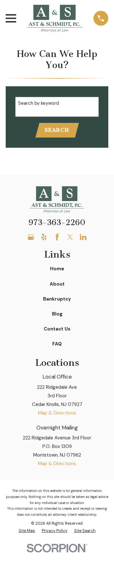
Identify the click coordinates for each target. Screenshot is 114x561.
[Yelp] (44, 237)
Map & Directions (57, 413)
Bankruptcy (57, 299)
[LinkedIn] (83, 237)
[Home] (55, 18)
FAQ (57, 344)
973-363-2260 (57, 222)
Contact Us (57, 329)
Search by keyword (38, 103)
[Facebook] (57, 237)
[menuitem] (27, 531)
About (57, 284)
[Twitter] (70, 237)
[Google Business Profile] (31, 237)
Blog (57, 314)
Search (57, 130)
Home (57, 269)
